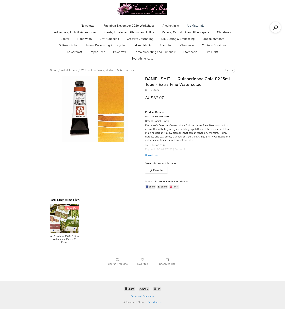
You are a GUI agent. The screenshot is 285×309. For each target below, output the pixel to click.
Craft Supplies (109, 39)
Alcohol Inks (170, 25)
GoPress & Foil (68, 45)
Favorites (142, 263)
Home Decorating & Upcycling (106, 45)
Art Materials (195, 25)
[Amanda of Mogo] (142, 9)
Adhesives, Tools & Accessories (75, 32)
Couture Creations (214, 45)
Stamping (165, 45)
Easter (65, 39)
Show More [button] (151, 155)
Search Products (118, 263)
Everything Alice (143, 58)
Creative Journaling (140, 39)
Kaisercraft (74, 52)
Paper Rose (97, 52)
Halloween (84, 39)
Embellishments (213, 39)
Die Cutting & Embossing (178, 39)
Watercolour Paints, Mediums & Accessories (107, 70)
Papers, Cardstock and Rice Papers (185, 32)
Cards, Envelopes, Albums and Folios (129, 32)
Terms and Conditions (142, 296)
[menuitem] (227, 70)
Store (53, 70)
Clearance (187, 45)
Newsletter (88, 25)
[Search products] (275, 27)
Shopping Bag (167, 263)
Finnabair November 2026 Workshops (129, 25)
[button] (156, 170)
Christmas (224, 32)
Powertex (119, 52)
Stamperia (190, 52)
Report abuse (155, 302)
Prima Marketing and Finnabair (154, 52)
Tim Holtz (211, 52)
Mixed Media (143, 45)
